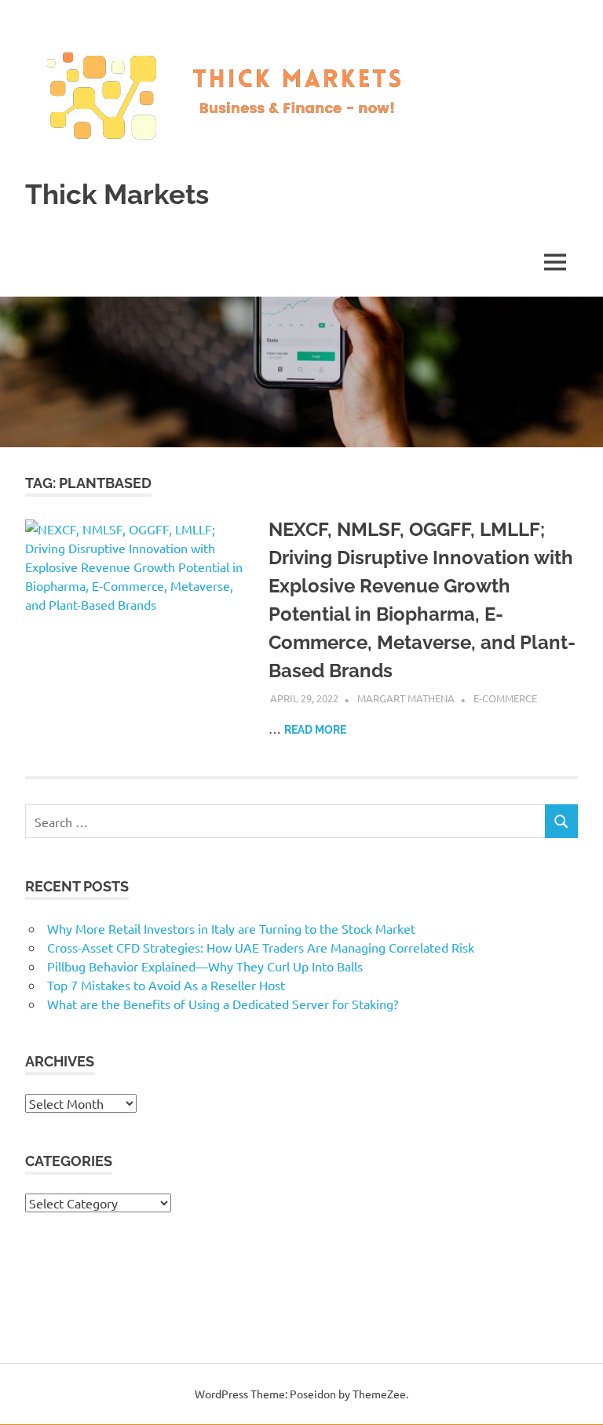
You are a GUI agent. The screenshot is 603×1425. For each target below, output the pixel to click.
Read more (315, 729)
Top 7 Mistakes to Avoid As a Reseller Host (166, 985)
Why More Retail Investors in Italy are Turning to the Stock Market (231, 928)
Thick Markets (117, 194)
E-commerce (505, 698)
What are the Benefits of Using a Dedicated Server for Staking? (222, 1003)
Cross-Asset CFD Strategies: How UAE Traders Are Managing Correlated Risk (260, 947)
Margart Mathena (406, 698)
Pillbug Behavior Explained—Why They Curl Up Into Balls (205, 966)
